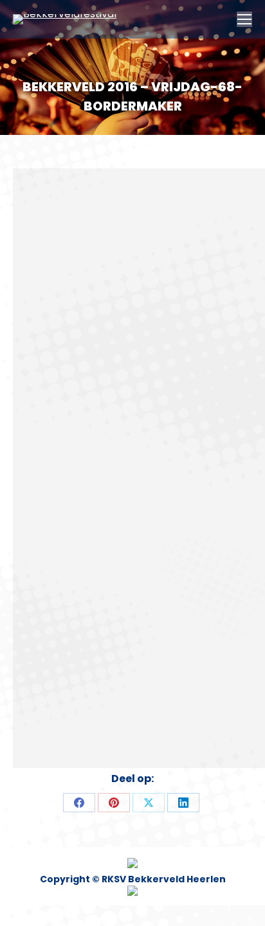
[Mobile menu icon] (244, 19)
